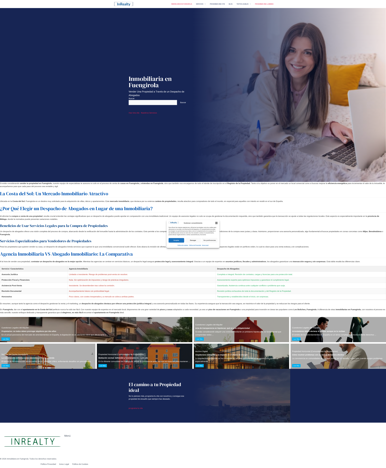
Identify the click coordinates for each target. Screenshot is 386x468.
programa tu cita (136, 408)
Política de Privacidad (195, 245)
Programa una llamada (264, 4)
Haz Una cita (134, 113)
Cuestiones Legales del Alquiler (15, 328)
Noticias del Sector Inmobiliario (15, 354)
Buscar (132, 98)
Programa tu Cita (71, 446)
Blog (231, 4)
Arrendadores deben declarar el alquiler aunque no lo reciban (318, 331)
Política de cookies (183, 245)
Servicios (199, 4)
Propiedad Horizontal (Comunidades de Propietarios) (121, 354)
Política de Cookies (80, 464)
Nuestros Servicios (149, 113)
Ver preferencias (209, 240)
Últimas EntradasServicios (71, 451)
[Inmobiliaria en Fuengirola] (124, 4)
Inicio (66, 441)
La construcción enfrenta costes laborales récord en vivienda (28, 358)
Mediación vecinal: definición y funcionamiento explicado (123, 358)
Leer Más (6, 339)
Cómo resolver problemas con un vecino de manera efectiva (318, 355)
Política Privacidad (48, 464)
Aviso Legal (205, 245)
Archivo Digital (201, 351)
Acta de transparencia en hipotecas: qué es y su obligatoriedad (222, 328)
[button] (216, 223)
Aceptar (176, 240)
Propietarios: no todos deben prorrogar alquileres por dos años (29, 331)
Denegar (193, 240)
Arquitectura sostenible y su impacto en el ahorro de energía (221, 355)
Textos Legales (242, 4)
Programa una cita (217, 4)
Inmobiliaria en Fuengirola (181, 4)
